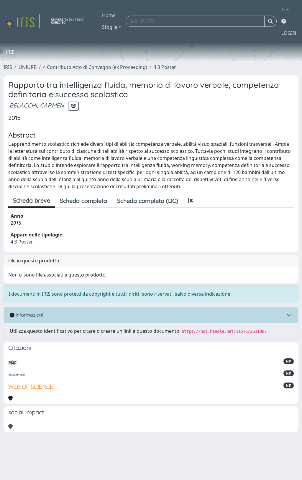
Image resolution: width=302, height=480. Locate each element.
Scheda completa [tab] (83, 200)
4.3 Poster (165, 67)
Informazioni (28, 315)
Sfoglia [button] (109, 27)
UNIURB (28, 67)
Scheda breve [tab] (31, 200)
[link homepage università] (69, 21)
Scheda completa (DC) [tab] (147, 200)
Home (109, 15)
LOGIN (288, 33)
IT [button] (283, 9)
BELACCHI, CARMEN (36, 105)
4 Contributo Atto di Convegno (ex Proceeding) (95, 67)
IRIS (8, 67)
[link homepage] (22, 21)
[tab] (191, 201)
